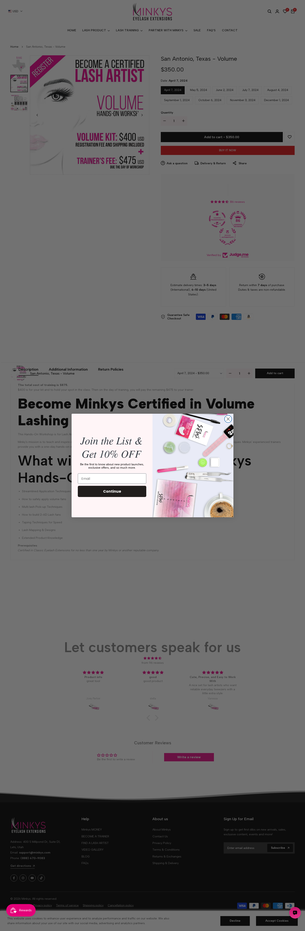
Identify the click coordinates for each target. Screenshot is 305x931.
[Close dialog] (228, 419)
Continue (112, 491)
